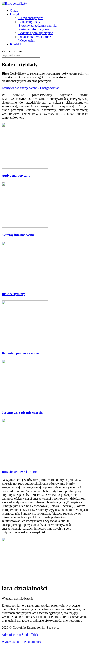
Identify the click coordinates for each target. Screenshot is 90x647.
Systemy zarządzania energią (37, 25)
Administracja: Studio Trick (20, 634)
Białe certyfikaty (29, 22)
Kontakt (15, 44)
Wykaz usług (10, 641)
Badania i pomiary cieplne (35, 33)
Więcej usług (26, 40)
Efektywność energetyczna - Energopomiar (30, 88)
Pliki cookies (32, 641)
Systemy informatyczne (33, 29)
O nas (14, 10)
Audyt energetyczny (31, 18)
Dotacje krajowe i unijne (34, 36)
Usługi (14, 14)
